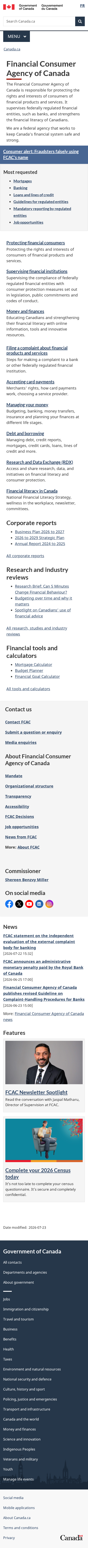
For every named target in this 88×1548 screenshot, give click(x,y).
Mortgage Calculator (33, 664)
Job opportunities (28, 222)
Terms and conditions (20, 1527)
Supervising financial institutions (36, 271)
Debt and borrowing (25, 433)
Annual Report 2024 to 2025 (40, 543)
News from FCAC (21, 836)
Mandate (13, 775)
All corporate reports (25, 555)
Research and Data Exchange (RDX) (39, 462)
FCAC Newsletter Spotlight (36, 1092)
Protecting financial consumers (35, 242)
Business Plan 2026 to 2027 (39, 531)
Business (10, 1329)
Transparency (18, 796)
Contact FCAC (18, 722)
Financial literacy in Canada (31, 490)
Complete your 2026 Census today (37, 1173)
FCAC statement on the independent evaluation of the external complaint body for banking (39, 941)
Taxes (7, 1359)
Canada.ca (12, 49)
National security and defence (27, 1379)
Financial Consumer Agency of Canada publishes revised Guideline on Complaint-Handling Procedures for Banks (44, 993)
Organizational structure (29, 786)
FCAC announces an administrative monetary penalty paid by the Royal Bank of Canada (43, 967)
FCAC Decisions (19, 816)
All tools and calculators (28, 688)
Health (8, 1349)
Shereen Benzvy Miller (26, 879)
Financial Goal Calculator (37, 676)
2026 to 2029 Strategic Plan (39, 537)
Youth (8, 1469)
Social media (13, 1497)
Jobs (6, 1299)
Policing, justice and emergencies (30, 1399)
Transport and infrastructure (26, 1409)
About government (18, 1282)
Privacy (9, 1537)
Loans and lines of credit (33, 194)
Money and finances (25, 311)
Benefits (9, 1339)
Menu (14, 36)
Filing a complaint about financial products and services (36, 350)
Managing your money (27, 404)
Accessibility (17, 806)
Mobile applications (19, 1507)
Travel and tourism (18, 1319)
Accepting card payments (30, 381)
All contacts (12, 1262)
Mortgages (22, 181)
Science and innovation (22, 1439)
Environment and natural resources (32, 1369)
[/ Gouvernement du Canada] (33, 6)
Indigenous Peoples (19, 1449)
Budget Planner (29, 670)
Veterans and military (20, 1459)
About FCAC (29, 847)
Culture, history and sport (24, 1389)
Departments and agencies (25, 1272)
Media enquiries (21, 742)
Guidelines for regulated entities (40, 201)
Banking (20, 187)
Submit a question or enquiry (33, 732)
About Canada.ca (17, 1517)
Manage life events (18, 1479)
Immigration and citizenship (26, 1309)
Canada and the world (21, 1419)
